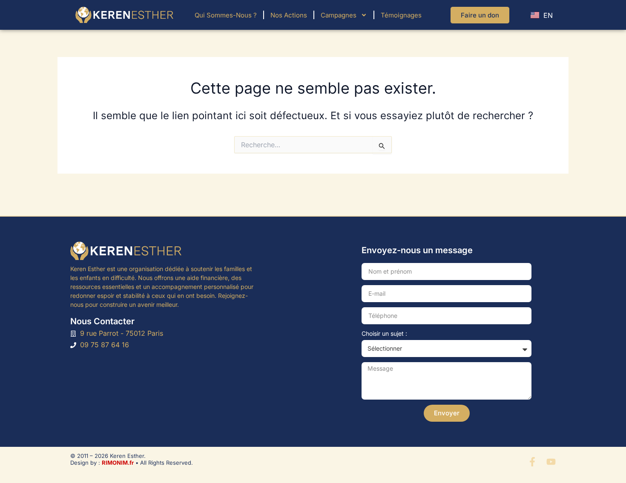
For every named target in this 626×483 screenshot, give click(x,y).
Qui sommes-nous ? (226, 15)
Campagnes (338, 15)
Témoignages (401, 15)
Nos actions (288, 15)
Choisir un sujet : (384, 333)
